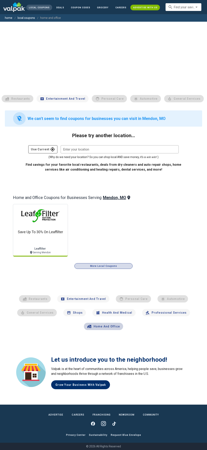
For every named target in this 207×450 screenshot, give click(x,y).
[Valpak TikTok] (114, 423)
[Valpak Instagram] (103, 423)
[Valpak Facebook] (93, 423)
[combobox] (183, 7)
